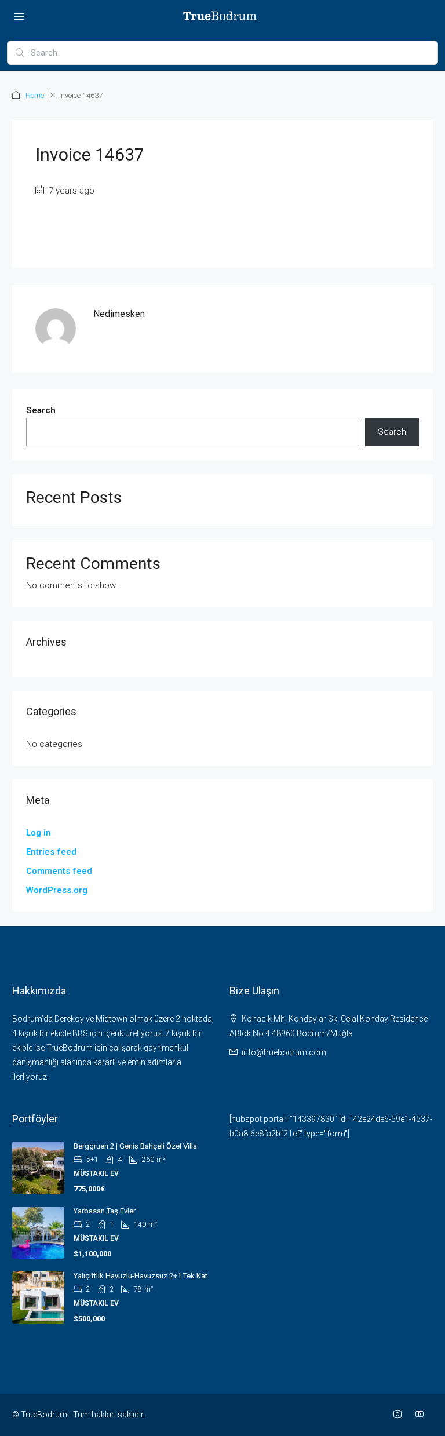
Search (41, 410)
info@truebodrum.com (284, 1052)
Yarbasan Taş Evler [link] (105, 1211)
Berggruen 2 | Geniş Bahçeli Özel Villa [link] (135, 1146)
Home (34, 95)
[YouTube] (421, 1414)
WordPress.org (56, 890)
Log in (38, 833)
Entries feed (51, 852)
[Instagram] (399, 1414)
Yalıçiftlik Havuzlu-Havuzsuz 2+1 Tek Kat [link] (140, 1275)
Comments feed (59, 871)
